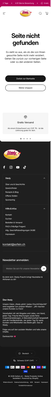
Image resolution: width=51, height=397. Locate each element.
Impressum (10, 234)
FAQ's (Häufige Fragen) (15, 226)
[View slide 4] (30, 138)
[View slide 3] (27, 138)
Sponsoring (10, 200)
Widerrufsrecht (8, 382)
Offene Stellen (11, 196)
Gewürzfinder (11, 188)
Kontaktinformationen (25, 385)
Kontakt (8, 215)
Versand (36, 382)
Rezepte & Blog (12, 192)
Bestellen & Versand (13, 222)
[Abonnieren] (43, 268)
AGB (31, 382)
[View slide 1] (20, 138)
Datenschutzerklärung (21, 382)
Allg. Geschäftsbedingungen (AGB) (20, 230)
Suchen (8, 219)
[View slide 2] (24, 138)
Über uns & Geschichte (15, 184)
